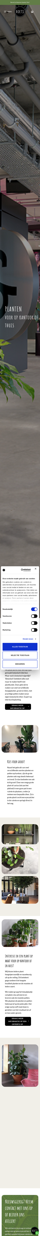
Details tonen (28, 639)
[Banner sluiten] (36, 570)
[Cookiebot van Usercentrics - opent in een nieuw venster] (22, 570)
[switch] (34, 616)
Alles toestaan (20, 647)
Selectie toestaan (20, 655)
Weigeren (20, 664)
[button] (8, 11)
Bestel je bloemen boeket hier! (20, 2)
